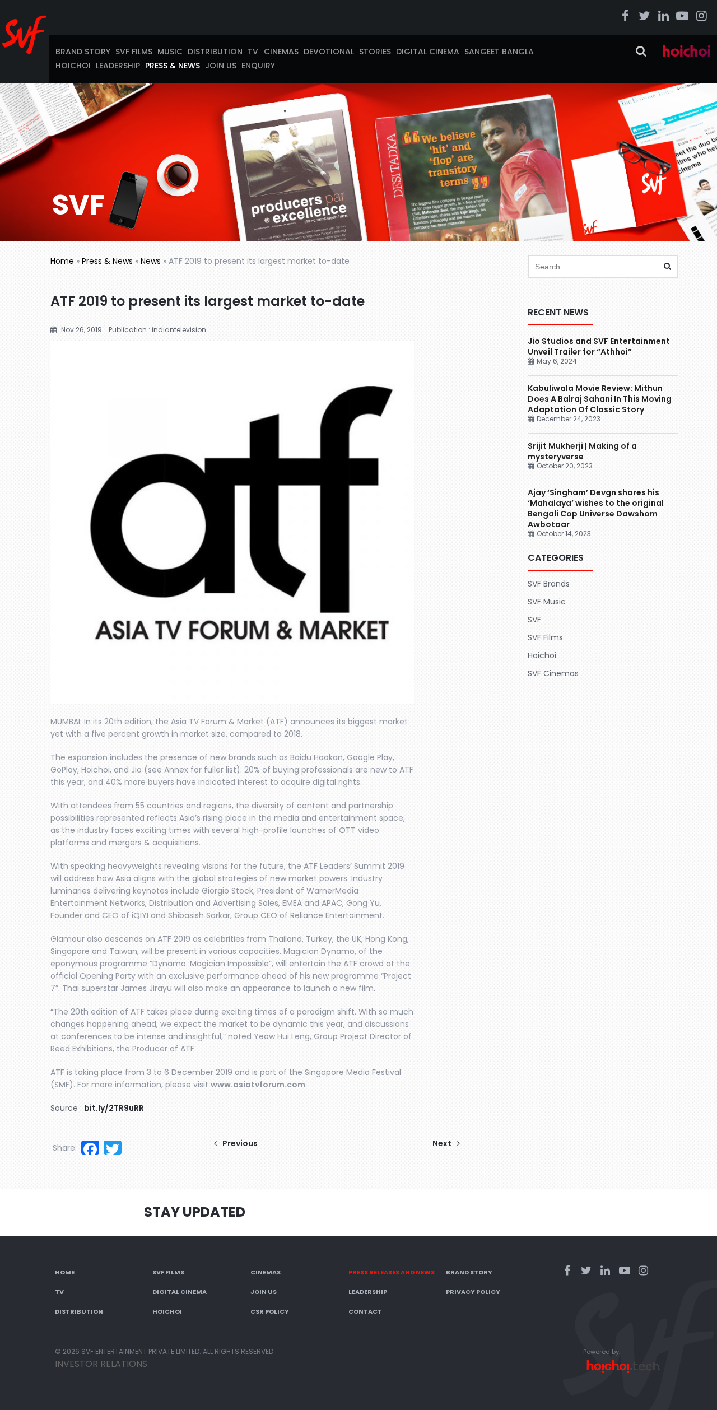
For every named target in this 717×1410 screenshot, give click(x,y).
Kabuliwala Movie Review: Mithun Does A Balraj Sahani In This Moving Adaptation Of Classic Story (600, 399)
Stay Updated (194, 1212)
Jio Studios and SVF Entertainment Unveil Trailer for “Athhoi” (599, 346)
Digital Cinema (427, 51)
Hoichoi (73, 65)
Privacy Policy (473, 1291)
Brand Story (82, 51)
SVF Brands (549, 583)
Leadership (118, 65)
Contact (365, 1311)
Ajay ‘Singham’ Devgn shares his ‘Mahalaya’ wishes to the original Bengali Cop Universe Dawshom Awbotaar (596, 508)
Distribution (215, 51)
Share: (65, 1147)
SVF (534, 619)
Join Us (220, 65)
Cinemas (281, 51)
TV (253, 51)
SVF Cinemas (553, 673)
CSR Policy (269, 1311)
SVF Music (547, 601)
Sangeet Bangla (499, 51)
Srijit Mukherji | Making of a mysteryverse (582, 451)
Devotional (329, 51)
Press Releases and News (391, 1272)
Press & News (172, 65)
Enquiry (258, 65)
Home (62, 261)
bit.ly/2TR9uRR (114, 1108)
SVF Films (133, 51)
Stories (375, 51)
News (151, 261)
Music (170, 51)
